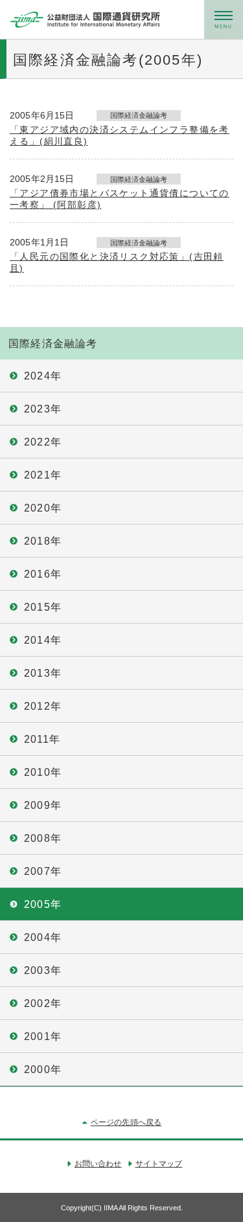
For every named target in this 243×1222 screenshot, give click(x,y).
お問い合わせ (98, 1163)
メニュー (223, 19)
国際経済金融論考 (53, 343)
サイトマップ (159, 1163)
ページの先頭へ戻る (126, 1122)
